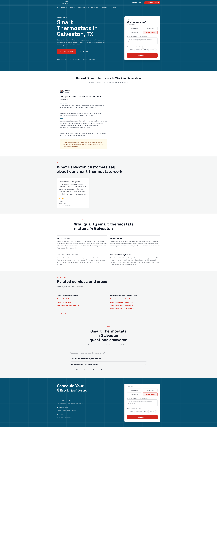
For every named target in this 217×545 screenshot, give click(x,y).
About (113, 7)
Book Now (84, 52)
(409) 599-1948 (153, 2)
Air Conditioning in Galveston (68, 305)
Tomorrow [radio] (139, 49)
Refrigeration (94, 7)
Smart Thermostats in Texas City (122, 308)
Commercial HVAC (82, 7)
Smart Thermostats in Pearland (121, 305)
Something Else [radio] (150, 32)
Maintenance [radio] (134, 32)
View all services (63, 314)
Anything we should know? (137, 36)
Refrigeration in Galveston (67, 299)
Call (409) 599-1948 (66, 52)
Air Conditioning (61, 7)
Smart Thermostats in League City (122, 302)
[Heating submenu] (75, 7)
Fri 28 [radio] (145, 49)
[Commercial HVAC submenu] (88, 7)
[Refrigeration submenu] (99, 7)
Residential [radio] (134, 28)
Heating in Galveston (65, 302)
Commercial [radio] (150, 28)
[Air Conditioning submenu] (66, 7)
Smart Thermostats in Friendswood (123, 299)
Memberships (105, 7)
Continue (141, 55)
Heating (72, 7)
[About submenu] (115, 7)
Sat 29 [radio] (152, 49)
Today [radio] (131, 49)
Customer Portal (136, 2)
